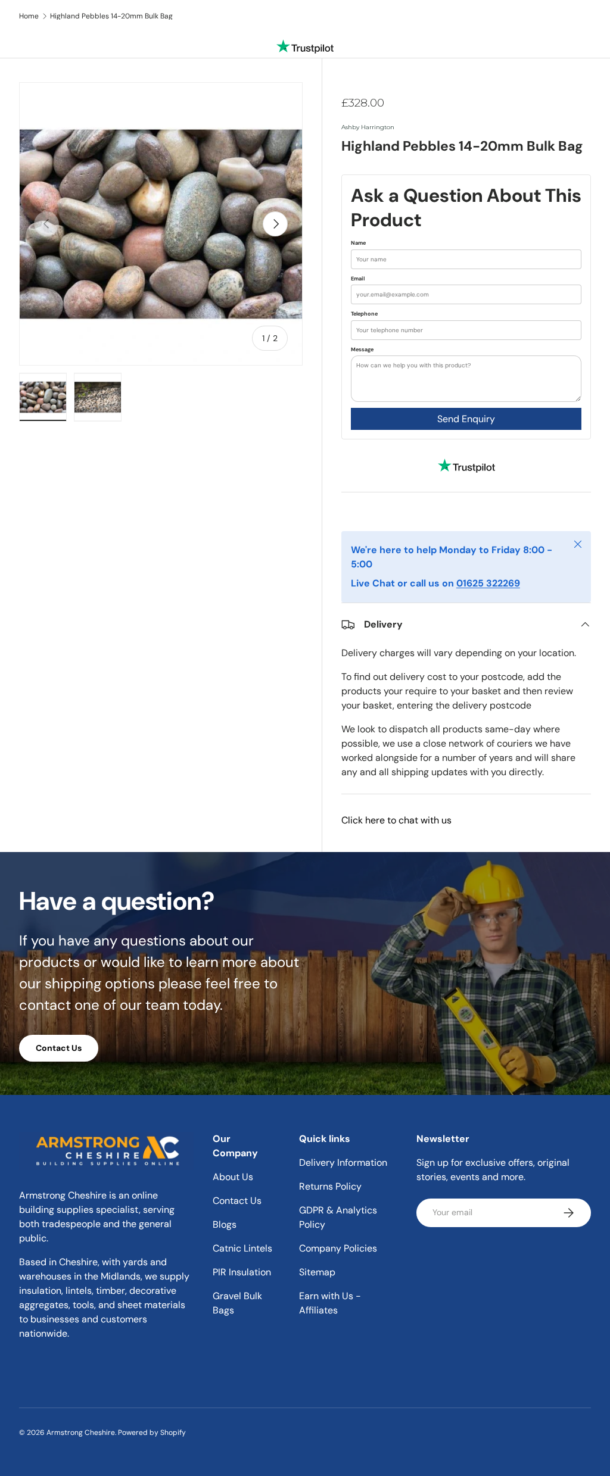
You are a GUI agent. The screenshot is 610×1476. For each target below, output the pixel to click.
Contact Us (59, 1048)
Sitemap (317, 1272)
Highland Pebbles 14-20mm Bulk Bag (111, 16)
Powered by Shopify (152, 1432)
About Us (233, 1177)
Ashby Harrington (367, 127)
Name (358, 242)
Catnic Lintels (242, 1248)
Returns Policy (330, 1186)
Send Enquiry (466, 419)
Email (358, 278)
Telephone (364, 313)
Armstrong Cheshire (80, 1432)
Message (362, 349)
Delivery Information (343, 1162)
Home (29, 16)
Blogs (224, 1224)
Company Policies (338, 1248)
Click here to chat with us (396, 820)
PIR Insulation (242, 1272)
